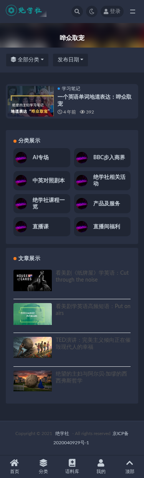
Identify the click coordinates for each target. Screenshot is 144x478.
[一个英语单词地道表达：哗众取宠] (31, 109)
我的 (101, 471)
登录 (115, 11)
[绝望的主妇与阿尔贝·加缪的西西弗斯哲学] (32, 381)
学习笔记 (71, 88)
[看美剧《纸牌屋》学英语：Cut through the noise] (32, 280)
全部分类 (27, 60)
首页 (14, 471)
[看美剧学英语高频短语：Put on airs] (32, 314)
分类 (43, 471)
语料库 (72, 471)
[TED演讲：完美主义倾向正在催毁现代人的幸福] (32, 347)
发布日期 (68, 60)
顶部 (129, 471)
